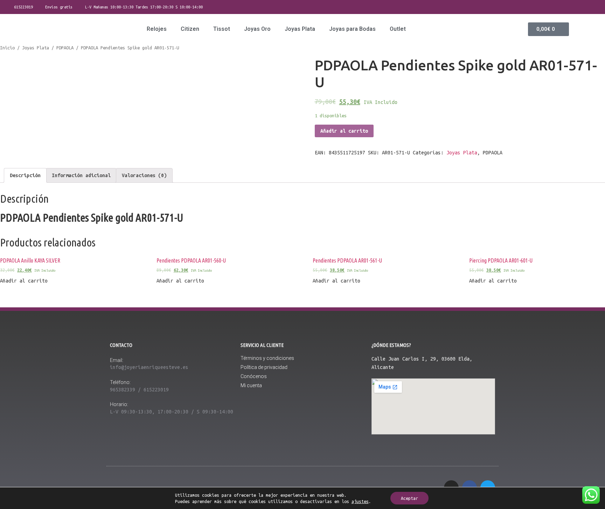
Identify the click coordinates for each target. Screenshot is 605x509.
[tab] (25, 175)
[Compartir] (582, 7)
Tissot (221, 29)
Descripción (25, 175)
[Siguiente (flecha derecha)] (592, 254)
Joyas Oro (257, 29)
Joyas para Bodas (352, 29)
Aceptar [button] (409, 498)
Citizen (190, 29)
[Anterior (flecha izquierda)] (12, 254)
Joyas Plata (300, 29)
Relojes (157, 29)
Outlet (398, 29)
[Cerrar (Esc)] (597, 7)
